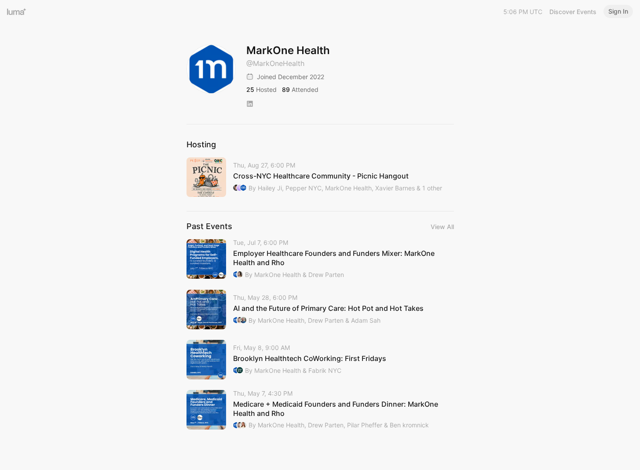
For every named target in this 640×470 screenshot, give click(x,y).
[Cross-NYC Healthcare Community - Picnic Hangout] (320, 177)
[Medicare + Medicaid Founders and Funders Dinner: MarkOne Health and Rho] (320, 410)
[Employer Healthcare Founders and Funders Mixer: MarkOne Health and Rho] (320, 259)
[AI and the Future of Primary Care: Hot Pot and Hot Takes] (320, 309)
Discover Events (572, 11)
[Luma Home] (16, 11)
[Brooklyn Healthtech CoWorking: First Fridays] (320, 360)
